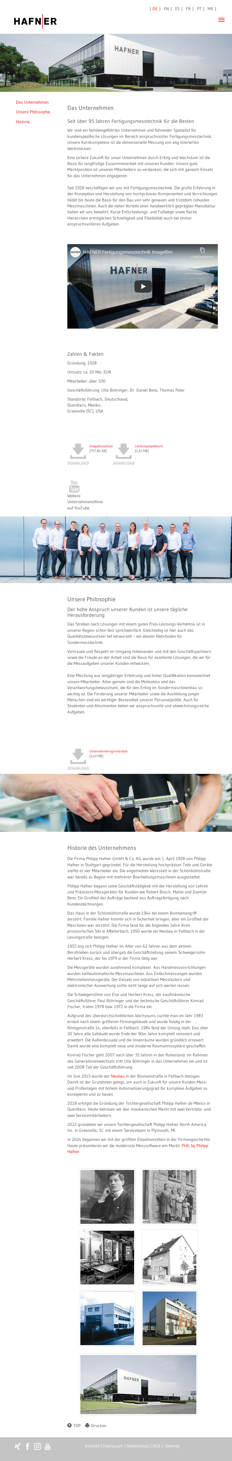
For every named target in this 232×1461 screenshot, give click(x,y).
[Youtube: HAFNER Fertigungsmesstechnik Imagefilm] (142, 286)
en (166, 8)
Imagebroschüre (101, 446)
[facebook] (27, 1446)
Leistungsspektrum (149, 446)
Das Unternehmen (32, 102)
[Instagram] (37, 1446)
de (155, 8)
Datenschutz (138, 1446)
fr (188, 8)
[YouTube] (85, 486)
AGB (156, 1446)
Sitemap (172, 1446)
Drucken (97, 1425)
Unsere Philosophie (33, 111)
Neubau (118, 1076)
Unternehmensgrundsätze (108, 751)
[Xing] (17, 1446)
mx (210, 8)
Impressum (113, 1446)
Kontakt (92, 1446)
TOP (76, 1425)
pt (199, 8)
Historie (23, 121)
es (177, 8)
